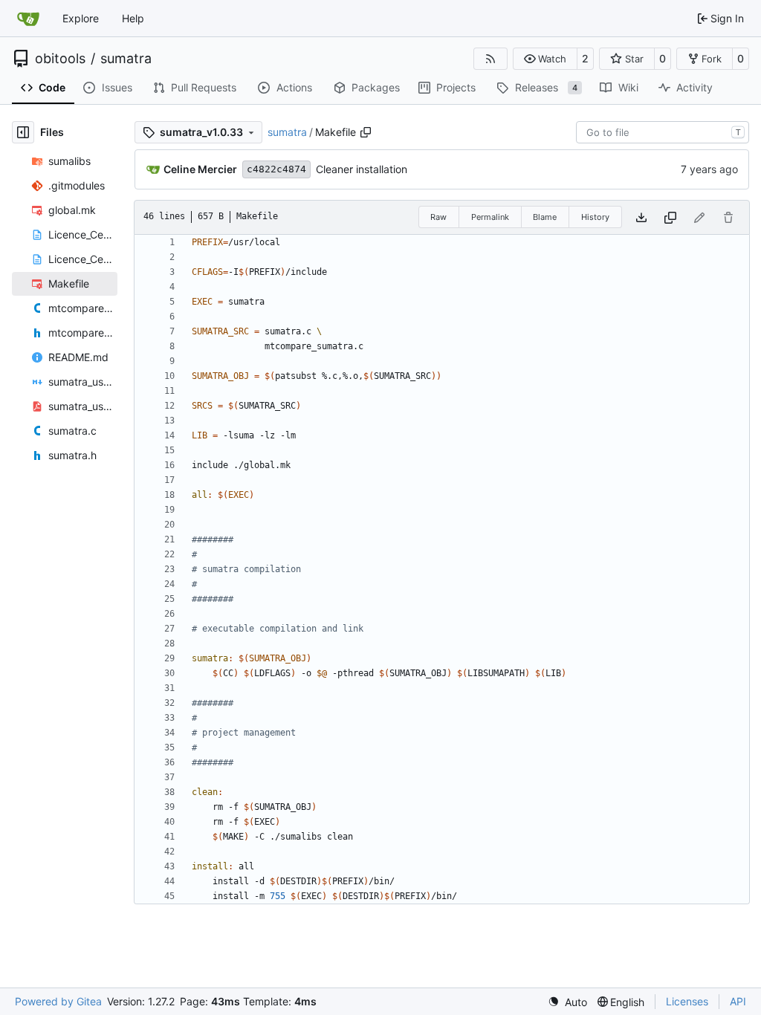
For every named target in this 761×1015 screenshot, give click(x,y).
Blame (545, 217)
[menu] (567, 1002)
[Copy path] (365, 132)
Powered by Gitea (58, 1001)
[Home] (28, 18)
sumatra (126, 58)
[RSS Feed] (490, 59)
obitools (60, 58)
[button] (545, 59)
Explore (80, 18)
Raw (438, 217)
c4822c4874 (276, 169)
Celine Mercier (200, 169)
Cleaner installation (361, 169)
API (738, 1001)
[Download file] (641, 217)
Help (133, 18)
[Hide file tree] (23, 132)
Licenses (687, 1001)
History (595, 217)
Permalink (490, 217)
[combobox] (662, 132)
